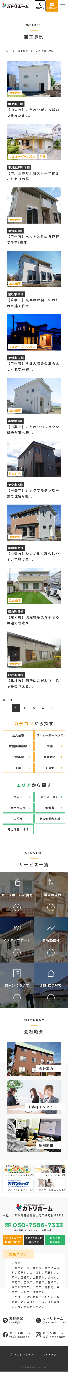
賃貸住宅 (50, 757)
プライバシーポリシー (22, 1354)
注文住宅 (18, 735)
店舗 (50, 746)
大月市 (18, 818)
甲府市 (18, 797)
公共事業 (18, 757)
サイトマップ (51, 1354)
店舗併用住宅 (18, 746)
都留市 (49, 808)
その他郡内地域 (49, 818)
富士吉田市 (18, 808)
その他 (49, 768)
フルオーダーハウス (49, 735)
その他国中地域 (18, 829)
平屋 (18, 768)
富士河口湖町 (50, 797)
